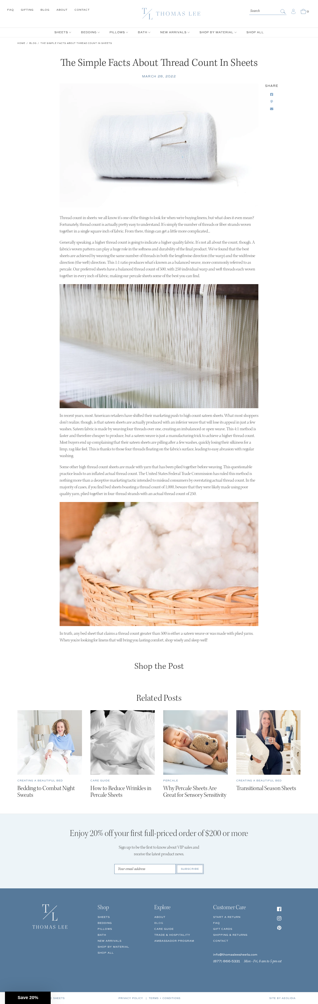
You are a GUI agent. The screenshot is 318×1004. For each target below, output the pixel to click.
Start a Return (226, 917)
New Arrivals (109, 940)
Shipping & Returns (230, 935)
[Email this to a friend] (271, 109)
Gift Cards (222, 929)
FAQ (10, 9)
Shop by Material (113, 946)
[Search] (283, 11)
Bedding (105, 923)
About (62, 9)
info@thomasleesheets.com (235, 955)
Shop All (106, 952)
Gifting (27, 9)
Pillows (105, 929)
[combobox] (267, 10)
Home (21, 43)
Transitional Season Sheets (266, 789)
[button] (28, 998)
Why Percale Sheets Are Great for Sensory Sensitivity (194, 792)
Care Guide (164, 929)
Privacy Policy (131, 998)
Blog (44, 9)
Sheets (104, 917)
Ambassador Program (174, 940)
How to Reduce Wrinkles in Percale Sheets (120, 792)
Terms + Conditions (165, 998)
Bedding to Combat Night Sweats (46, 792)
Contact (82, 9)
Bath (102, 935)
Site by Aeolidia (282, 998)
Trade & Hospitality (172, 935)
